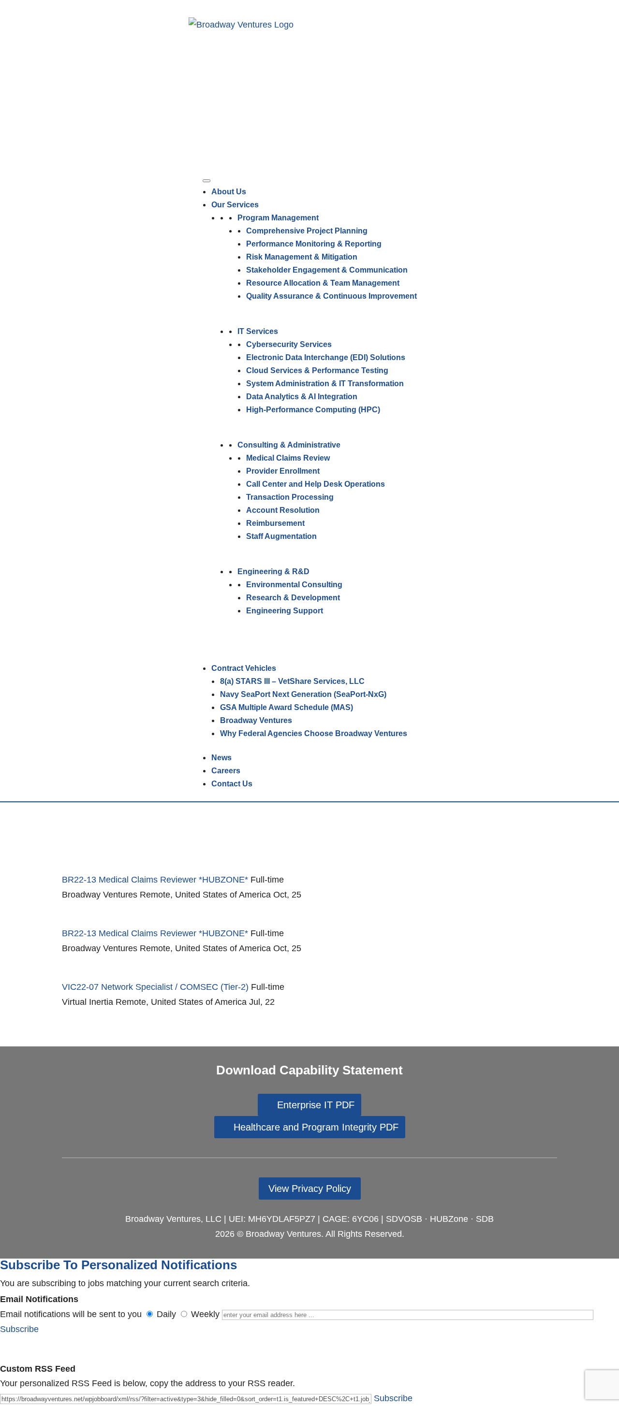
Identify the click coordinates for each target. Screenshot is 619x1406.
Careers (225, 771)
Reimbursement (275, 523)
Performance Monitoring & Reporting (314, 244)
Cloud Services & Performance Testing (317, 370)
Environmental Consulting (294, 584)
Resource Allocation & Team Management (322, 283)
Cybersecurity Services (289, 344)
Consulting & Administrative (288, 445)
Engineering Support (284, 611)
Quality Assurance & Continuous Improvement (331, 296)
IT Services (257, 331)
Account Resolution (283, 510)
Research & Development (293, 598)
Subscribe (19, 1329)
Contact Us (231, 784)
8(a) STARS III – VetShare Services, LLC (292, 681)
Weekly (205, 1314)
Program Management (278, 218)
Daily (166, 1314)
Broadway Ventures (256, 720)
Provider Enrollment (283, 471)
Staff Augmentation (281, 536)
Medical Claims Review (288, 458)
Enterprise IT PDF (315, 1105)
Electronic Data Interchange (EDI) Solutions (325, 357)
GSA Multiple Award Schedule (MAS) (286, 707)
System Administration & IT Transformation (325, 383)
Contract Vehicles (243, 668)
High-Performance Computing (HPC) (313, 410)
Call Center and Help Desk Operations (315, 484)
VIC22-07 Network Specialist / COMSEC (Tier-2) (155, 987)
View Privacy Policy (309, 1188)
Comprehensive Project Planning (307, 231)
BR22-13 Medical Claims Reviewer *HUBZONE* (155, 879)
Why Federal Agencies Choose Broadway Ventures (313, 733)
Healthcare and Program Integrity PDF (316, 1127)
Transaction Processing (290, 497)
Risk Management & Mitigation (301, 257)
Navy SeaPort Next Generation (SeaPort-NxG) (303, 694)
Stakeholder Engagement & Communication (327, 270)
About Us (228, 192)
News (221, 758)
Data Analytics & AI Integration (301, 396)
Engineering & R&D (273, 571)
